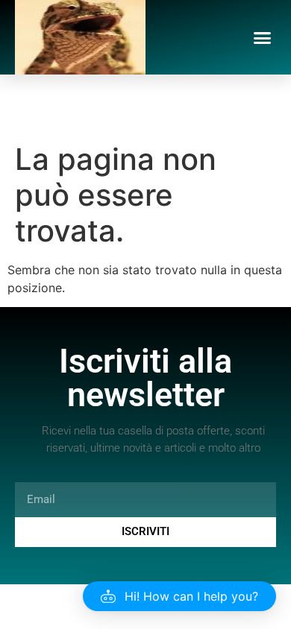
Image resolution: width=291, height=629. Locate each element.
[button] (262, 37)
